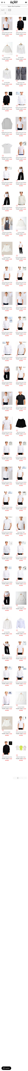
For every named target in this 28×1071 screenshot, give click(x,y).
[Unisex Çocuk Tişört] (21, 523)
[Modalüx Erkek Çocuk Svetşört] (7, 123)
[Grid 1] (7, 10)
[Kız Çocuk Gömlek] (7, 48)
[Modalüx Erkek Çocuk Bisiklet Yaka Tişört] (7, 148)
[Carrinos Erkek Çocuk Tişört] (7, 23)
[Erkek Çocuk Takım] (21, 73)
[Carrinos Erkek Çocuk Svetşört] (21, 198)
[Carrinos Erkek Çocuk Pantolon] (21, 248)
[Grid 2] (9, 10)
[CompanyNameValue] (14, 2)
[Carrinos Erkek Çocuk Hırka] (21, 23)
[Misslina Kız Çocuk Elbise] (7, 223)
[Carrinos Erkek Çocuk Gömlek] (21, 98)
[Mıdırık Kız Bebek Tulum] (21, 748)
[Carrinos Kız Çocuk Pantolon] (21, 173)
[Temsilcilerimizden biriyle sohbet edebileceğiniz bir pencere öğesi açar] (6, 1068)
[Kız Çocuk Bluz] (21, 48)
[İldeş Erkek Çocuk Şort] (21, 423)
